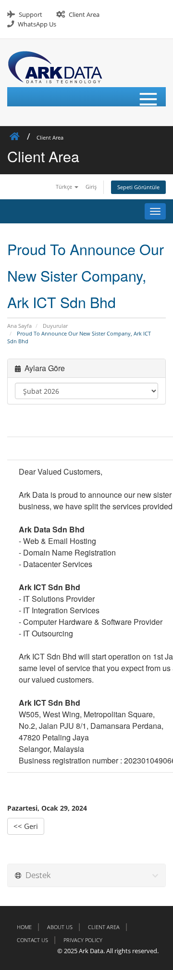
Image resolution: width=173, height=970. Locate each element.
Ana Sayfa (19, 325)
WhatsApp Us (37, 24)
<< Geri (25, 826)
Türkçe (65, 186)
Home (24, 927)
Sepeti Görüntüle (138, 187)
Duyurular (55, 325)
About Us (60, 927)
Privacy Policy (82, 940)
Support (30, 14)
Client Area (84, 14)
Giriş (91, 186)
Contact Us (32, 940)
